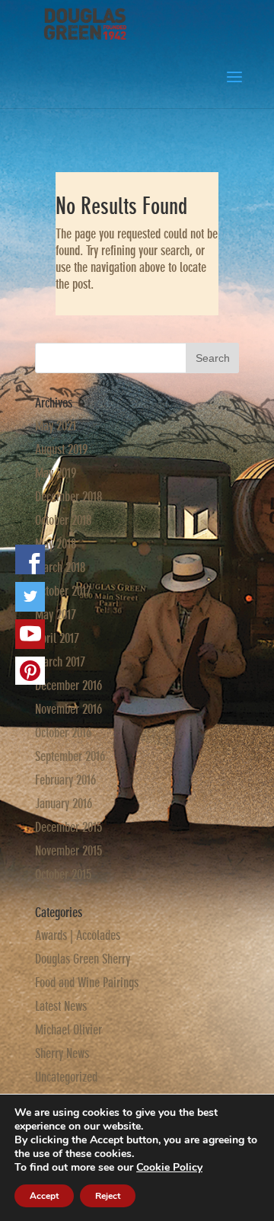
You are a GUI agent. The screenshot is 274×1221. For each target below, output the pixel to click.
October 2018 (63, 520)
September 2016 (70, 756)
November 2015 (68, 850)
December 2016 (68, 685)
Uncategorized (66, 1077)
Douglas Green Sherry (82, 959)
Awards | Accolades (77, 935)
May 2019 (55, 473)
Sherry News (62, 1053)
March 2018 (60, 567)
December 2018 (68, 496)
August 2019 (61, 449)
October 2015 (63, 874)
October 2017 (63, 591)
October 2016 (63, 732)
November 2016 (68, 709)
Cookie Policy (169, 1167)
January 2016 (63, 803)
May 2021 (55, 425)
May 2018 (55, 543)
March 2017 (60, 662)
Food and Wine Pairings (87, 982)
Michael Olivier (68, 1029)
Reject (107, 1196)
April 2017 (57, 638)
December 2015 (68, 827)
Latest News (61, 1006)
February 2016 (65, 780)
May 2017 (55, 614)
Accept (44, 1196)
